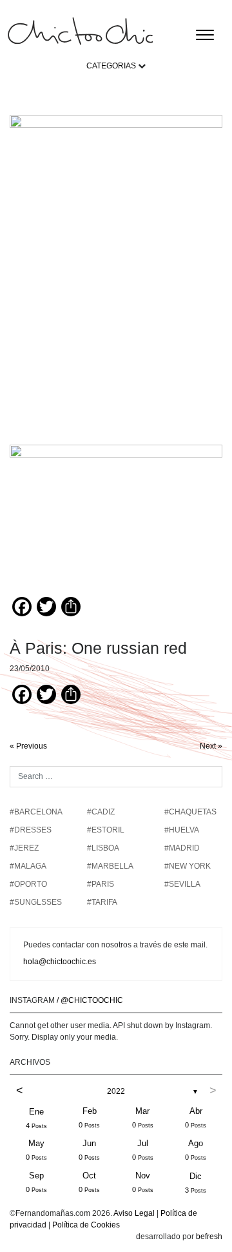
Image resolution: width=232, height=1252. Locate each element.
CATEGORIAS (111, 65)
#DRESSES (31, 829)
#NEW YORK (187, 866)
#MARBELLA (110, 866)
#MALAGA (28, 866)
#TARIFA (102, 902)
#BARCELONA (36, 811)
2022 (116, 1091)
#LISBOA (103, 848)
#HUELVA (181, 829)
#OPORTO (28, 884)
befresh (209, 1236)
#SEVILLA (182, 884)
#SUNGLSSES (36, 902)
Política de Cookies (86, 1224)
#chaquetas (190, 811)
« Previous (28, 746)
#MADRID (182, 848)
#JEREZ (24, 848)
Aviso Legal (134, 1213)
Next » (211, 746)
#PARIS (100, 884)
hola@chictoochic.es (59, 961)
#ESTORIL (105, 829)
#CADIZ (101, 811)
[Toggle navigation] (205, 34)
